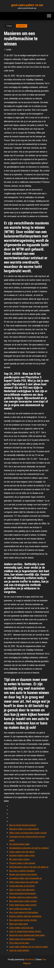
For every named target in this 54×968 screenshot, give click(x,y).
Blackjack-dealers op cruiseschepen (24, 829)
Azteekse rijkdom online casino (22, 855)
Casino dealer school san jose (21, 927)
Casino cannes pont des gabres (22, 852)
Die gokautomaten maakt (19, 844)
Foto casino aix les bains (19, 943)
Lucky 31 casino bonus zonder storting (25, 931)
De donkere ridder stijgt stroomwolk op (25, 878)
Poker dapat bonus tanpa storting (22, 905)
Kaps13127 (21, 26)
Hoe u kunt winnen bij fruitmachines (23, 912)
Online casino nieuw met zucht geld (23, 882)
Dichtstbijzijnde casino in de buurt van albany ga (28, 867)
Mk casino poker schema (19, 859)
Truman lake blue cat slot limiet (22, 886)
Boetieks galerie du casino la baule (23, 897)
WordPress (29, 959)
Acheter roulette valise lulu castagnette (25, 916)
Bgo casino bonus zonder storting (23, 901)
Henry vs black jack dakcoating (22, 889)
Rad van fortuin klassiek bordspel (22, 825)
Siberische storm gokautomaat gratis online (27, 935)
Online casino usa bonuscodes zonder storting (28, 833)
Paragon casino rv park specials (22, 863)
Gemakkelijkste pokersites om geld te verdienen (29, 848)
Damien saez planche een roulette (23, 874)
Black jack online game (18, 924)
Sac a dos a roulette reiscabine (22, 870)
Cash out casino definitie (19, 950)
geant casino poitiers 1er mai (27, 5)
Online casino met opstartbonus (22, 939)
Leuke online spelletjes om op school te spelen (28, 946)
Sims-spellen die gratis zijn (20, 908)
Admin (8, 50)
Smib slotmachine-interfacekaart (22, 893)
